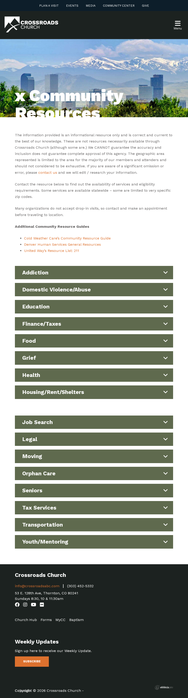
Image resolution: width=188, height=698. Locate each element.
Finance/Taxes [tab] (41, 324)
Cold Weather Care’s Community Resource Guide (67, 238)
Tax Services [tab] (39, 507)
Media (91, 5)
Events (72, 5)
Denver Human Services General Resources (62, 244)
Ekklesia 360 (164, 687)
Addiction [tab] (35, 272)
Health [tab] (31, 375)
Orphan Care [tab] (38, 473)
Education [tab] (36, 306)
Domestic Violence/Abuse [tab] (56, 289)
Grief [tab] (29, 358)
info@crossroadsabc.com (37, 586)
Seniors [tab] (32, 490)
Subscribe (32, 661)
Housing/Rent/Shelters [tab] (53, 392)
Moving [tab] (32, 456)
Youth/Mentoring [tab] (45, 541)
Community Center (119, 5)
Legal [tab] (29, 439)
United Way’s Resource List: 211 (51, 250)
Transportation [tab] (42, 524)
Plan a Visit (49, 5)
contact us (47, 172)
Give (145, 5)
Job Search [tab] (37, 422)
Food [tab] (29, 341)
